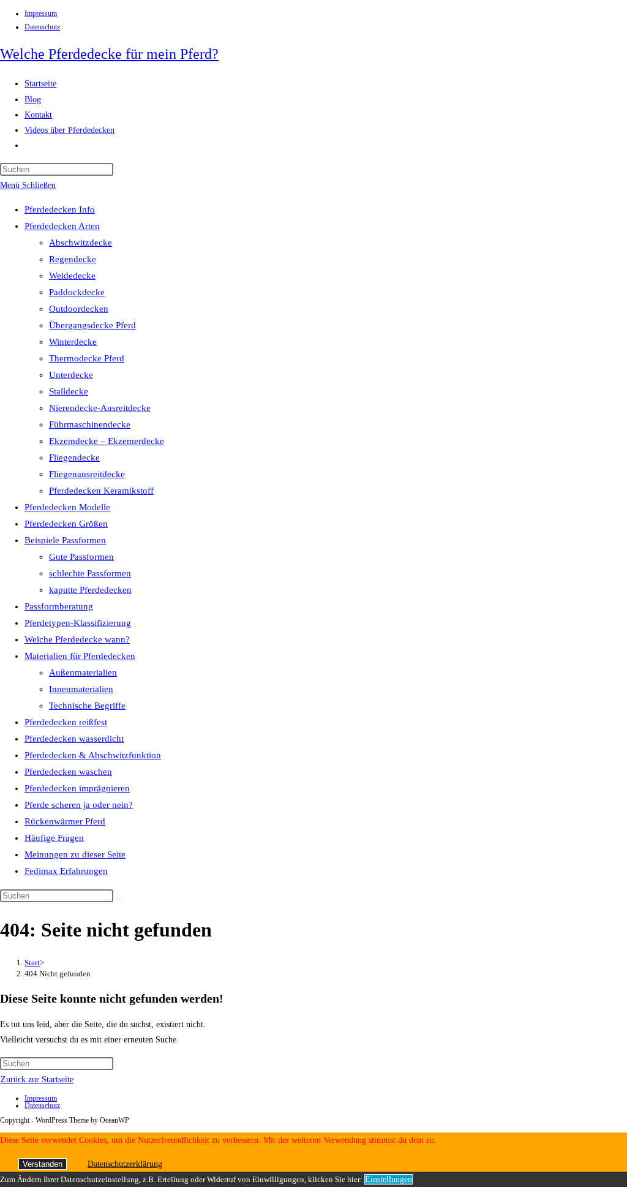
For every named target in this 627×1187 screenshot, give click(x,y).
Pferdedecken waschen (68, 772)
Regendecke (72, 259)
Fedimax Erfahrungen (66, 871)
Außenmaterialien (83, 672)
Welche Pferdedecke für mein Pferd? (109, 54)
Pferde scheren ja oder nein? (78, 805)
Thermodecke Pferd (86, 358)
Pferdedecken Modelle (67, 507)
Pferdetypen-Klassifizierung (77, 623)
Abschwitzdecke (80, 242)
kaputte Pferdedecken (90, 590)
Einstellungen (388, 1179)
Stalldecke (68, 391)
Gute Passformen (81, 557)
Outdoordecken (78, 309)
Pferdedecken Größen (66, 524)
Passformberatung (58, 606)
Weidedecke (72, 276)
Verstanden (42, 1164)
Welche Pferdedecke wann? (77, 639)
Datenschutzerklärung (125, 1164)
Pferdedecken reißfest (65, 722)
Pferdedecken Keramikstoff (101, 491)
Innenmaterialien (81, 689)
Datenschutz (42, 27)
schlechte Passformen (90, 573)
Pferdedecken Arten (62, 226)
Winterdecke (73, 342)
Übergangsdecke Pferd (92, 325)
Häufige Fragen (54, 838)
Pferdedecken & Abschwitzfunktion (92, 755)
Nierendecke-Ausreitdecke (100, 408)
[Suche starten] (120, 898)
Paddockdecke (77, 292)
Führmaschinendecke (89, 424)
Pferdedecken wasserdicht (74, 739)
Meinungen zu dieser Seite (75, 854)
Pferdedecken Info (59, 209)
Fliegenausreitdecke (87, 474)
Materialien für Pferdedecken (79, 656)
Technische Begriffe (87, 705)
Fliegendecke (74, 457)
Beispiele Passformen (65, 540)
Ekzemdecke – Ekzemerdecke (106, 441)
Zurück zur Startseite (37, 1079)
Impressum (40, 13)
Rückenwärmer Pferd (64, 821)
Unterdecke (71, 375)
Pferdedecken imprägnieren (77, 788)
